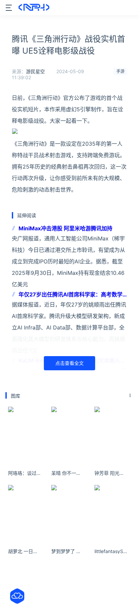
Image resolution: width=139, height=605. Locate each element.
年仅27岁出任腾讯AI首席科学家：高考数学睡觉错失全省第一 (70, 295)
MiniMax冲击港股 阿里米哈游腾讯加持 (65, 228)
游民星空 (35, 71)
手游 (120, 71)
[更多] (130, 395)
